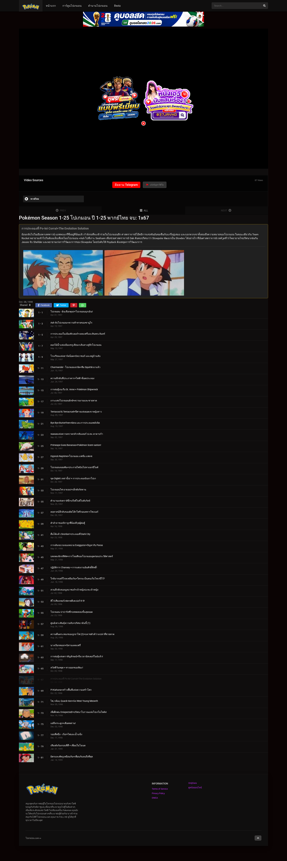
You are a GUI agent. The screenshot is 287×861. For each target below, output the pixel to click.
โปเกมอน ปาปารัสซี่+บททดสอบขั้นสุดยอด (71, 612)
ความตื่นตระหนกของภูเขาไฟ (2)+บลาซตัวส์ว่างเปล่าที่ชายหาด (82, 634)
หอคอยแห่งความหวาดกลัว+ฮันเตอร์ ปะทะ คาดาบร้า (76, 434)
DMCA (155, 798)
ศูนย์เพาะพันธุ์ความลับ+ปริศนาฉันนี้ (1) (70, 623)
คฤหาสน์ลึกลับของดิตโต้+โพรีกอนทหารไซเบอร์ (74, 511)
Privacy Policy (158, 793)
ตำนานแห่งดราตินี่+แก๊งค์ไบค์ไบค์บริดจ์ (70, 500)
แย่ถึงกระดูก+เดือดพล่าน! (63, 723)
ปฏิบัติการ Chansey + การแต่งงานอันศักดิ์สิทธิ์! (73, 567)
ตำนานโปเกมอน (97, 5)
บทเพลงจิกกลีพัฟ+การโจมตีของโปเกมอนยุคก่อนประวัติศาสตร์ (81, 556)
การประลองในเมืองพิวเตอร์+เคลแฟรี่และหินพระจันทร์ (77, 333)
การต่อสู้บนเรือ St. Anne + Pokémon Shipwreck (74, 389)
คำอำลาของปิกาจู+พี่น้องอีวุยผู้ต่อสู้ (67, 523)
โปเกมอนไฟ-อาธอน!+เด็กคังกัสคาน (68, 489)
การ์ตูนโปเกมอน (72, 5)
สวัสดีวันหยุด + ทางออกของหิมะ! (66, 667)
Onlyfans (192, 783)
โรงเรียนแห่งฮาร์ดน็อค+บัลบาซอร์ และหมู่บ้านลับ (75, 356)
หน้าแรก (51, 5)
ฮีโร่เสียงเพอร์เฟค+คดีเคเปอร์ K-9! (67, 600)
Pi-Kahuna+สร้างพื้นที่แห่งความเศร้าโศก (71, 689)
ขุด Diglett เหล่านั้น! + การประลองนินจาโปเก (73, 478)
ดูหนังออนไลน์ (195, 787)
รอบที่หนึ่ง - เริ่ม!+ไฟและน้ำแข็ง (66, 734)
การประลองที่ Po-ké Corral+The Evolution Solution (75, 678)
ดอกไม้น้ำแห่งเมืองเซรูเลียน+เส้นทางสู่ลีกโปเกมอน (75, 345)
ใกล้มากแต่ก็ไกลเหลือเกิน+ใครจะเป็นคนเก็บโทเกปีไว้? (77, 578)
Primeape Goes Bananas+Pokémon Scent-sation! (75, 445)
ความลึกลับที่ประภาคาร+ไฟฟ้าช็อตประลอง (72, 378)
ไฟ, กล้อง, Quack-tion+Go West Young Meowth (74, 701)
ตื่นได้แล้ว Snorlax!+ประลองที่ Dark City (70, 534)
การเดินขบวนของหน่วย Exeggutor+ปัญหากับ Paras (76, 545)
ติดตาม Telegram (126, 184)
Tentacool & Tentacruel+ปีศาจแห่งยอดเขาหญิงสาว (76, 411)
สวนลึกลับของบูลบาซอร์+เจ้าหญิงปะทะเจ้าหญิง (74, 589)
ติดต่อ (117, 5)
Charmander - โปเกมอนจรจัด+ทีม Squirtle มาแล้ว (75, 367)
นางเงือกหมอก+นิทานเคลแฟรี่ (65, 645)
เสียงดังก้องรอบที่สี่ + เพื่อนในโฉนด (68, 745)
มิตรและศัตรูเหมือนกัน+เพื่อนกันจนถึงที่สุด (71, 756)
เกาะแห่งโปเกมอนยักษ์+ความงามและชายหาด (73, 400)
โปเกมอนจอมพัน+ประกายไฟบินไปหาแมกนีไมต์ (74, 467)
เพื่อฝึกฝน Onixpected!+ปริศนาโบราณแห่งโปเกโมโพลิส (78, 712)
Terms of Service (160, 789)
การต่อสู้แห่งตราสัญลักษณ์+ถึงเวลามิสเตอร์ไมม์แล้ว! (76, 656)
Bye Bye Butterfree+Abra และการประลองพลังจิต (75, 422)
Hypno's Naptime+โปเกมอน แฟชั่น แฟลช (71, 456)
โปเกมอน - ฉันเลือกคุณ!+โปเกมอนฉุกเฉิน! (71, 311)
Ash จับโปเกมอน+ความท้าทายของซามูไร (71, 322)
